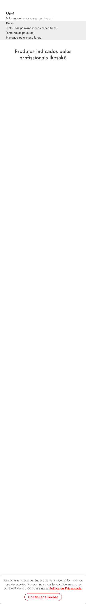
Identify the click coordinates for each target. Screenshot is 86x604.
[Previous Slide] (4, 113)
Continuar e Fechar (43, 597)
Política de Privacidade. (65, 588)
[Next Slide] (81, 113)
